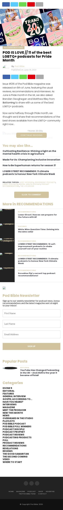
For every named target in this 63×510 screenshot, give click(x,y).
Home (11, 491)
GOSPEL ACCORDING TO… (17, 399)
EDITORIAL (9, 390)
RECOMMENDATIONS (15, 445)
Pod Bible (19, 66)
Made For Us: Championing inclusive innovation (31, 159)
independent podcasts (45, 182)
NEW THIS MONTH (13, 412)
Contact (42, 494)
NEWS (6, 415)
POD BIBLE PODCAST (14, 423)
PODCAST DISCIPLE (13, 429)
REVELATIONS (10, 448)
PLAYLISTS (9, 421)
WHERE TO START (12, 462)
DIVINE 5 (7, 388)
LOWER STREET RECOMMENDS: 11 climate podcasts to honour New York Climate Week (29, 172)
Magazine (20, 491)
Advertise (50, 491)
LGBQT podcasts (10, 184)
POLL (5, 440)
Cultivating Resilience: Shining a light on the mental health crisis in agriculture (29, 152)
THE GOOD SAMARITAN (16, 453)
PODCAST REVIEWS (13, 434)
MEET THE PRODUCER (14, 410)
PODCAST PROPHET (14, 431)
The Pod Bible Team (27, 494)
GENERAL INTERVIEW (14, 396)
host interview (27, 182)
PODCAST (32, 491)
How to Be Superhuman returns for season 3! (29, 165)
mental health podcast (29, 184)
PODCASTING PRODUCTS (17, 437)
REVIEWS (8, 451)
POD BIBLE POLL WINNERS (17, 426)
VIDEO (6, 459)
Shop (40, 491)
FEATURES (8, 393)
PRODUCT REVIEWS (13, 442)
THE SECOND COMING (15, 456)
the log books (27, 186)
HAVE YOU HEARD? (13, 401)
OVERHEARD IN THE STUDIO (18, 418)
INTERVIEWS (10, 404)
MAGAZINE (9, 407)
